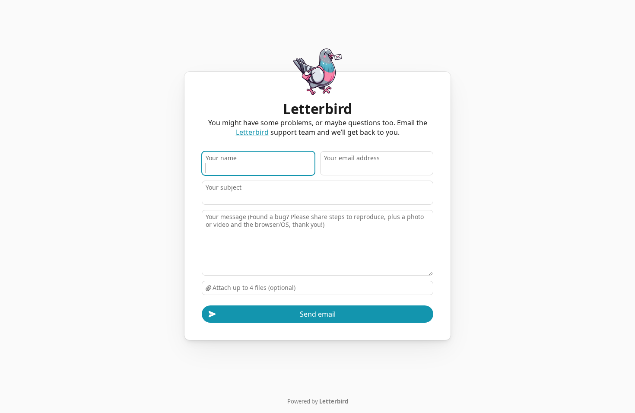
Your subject (223, 187)
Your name (221, 158)
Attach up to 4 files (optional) (253, 287)
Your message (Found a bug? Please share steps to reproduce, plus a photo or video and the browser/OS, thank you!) (315, 221)
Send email (318, 314)
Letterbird (252, 132)
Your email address (352, 158)
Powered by (317, 401)
